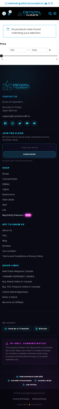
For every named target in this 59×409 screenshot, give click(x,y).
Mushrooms (8, 194)
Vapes (5, 189)
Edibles (6, 184)
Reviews (6, 245)
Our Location (9, 251)
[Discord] (34, 123)
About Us (7, 230)
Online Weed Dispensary (15, 291)
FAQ (4, 235)
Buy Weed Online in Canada (17, 281)
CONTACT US (9, 96)
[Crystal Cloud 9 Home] (29, 85)
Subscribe (29, 154)
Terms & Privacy (21, 399)
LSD (4, 209)
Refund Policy (39, 399)
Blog (4, 240)
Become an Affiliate (12, 302)
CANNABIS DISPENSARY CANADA (18, 276)
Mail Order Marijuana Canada (17, 271)
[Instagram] (12, 123)
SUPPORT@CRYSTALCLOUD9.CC (26, 3)
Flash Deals (8, 199)
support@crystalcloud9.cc (16, 116)
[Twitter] (20, 123)
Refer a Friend (9, 297)
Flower (5, 173)
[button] (50, 13)
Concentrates (9, 178)
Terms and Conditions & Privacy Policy (22, 256)
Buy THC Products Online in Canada (21, 286)
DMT (4, 204)
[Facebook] (5, 123)
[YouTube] (27, 123)
